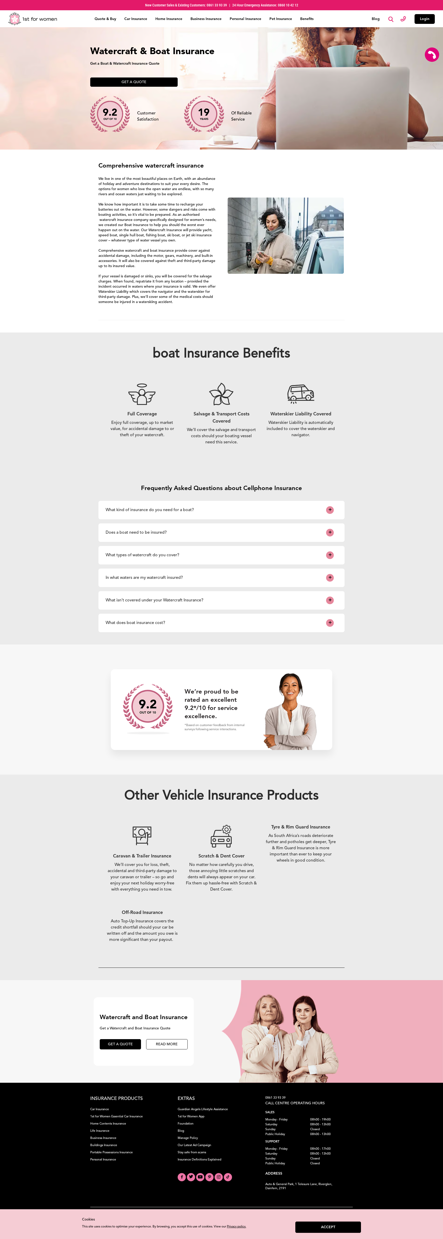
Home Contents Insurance (108, 1123)
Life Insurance (99, 1131)
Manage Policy (188, 1138)
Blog (376, 19)
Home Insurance (168, 19)
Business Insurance (206, 19)
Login (424, 19)
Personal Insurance (245, 19)
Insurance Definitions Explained (199, 1159)
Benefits (307, 19)
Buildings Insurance (103, 1145)
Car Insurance (135, 19)
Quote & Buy (105, 19)
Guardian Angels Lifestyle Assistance (203, 1109)
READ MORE (167, 1044)
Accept (328, 1227)
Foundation (186, 1123)
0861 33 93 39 (275, 1097)
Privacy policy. (236, 1226)
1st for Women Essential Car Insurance (116, 1116)
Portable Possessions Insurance (111, 1152)
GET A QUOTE (120, 1044)
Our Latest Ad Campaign (194, 1145)
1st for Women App (191, 1116)
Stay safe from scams (192, 1152)
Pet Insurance (280, 19)
